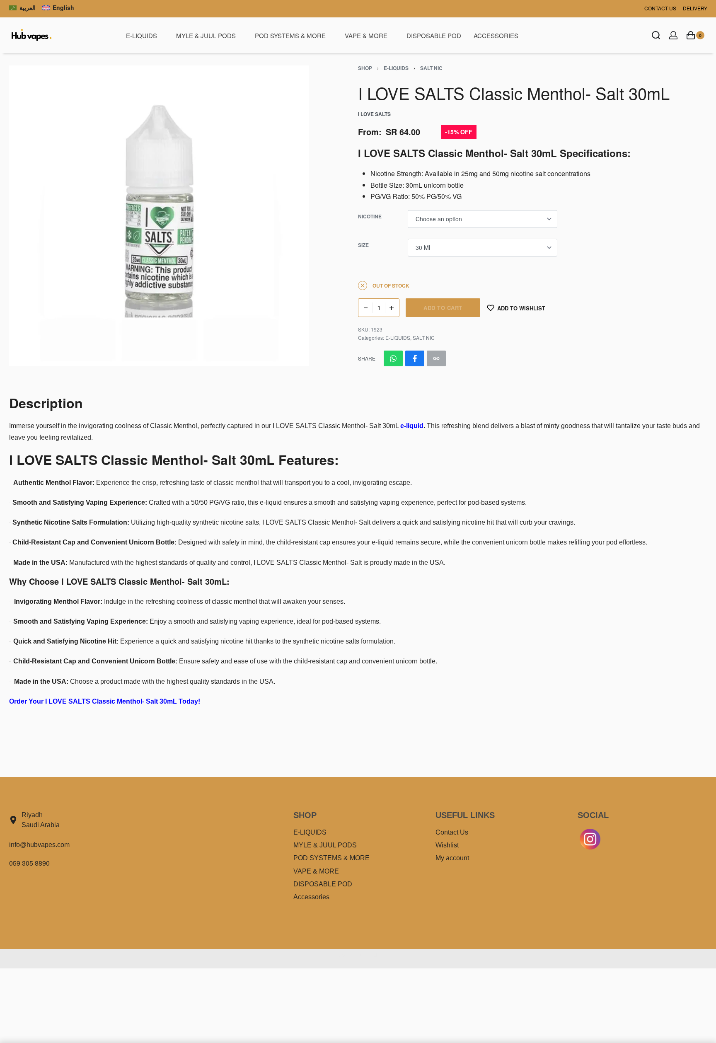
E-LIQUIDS (396, 68)
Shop (365, 68)
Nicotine (370, 216)
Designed (342, 955)
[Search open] (655, 35)
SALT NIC (431, 68)
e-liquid (411, 425)
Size (363, 245)
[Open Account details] (673, 35)
